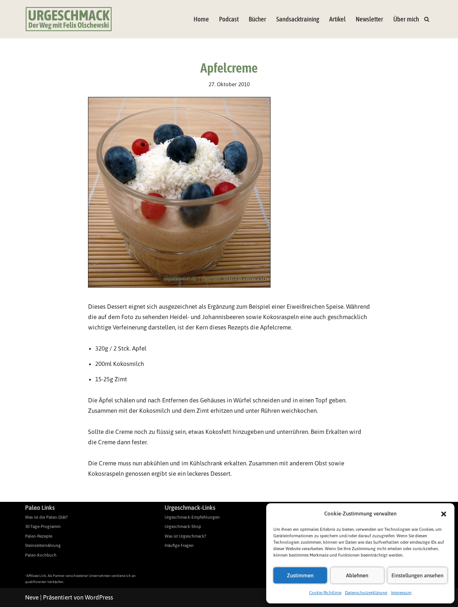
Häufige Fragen (179, 545)
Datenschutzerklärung (366, 592)
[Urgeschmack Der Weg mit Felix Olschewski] (68, 19)
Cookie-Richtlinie (325, 592)
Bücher (257, 19)
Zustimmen (300, 575)
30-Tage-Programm (42, 526)
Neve (32, 597)
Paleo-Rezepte (38, 536)
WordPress (99, 597)
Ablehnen (357, 575)
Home (201, 19)
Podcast (229, 19)
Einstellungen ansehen (417, 575)
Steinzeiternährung (43, 545)
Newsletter (369, 19)
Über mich (406, 19)
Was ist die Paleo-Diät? (46, 517)
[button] (443, 514)
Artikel (337, 19)
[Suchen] (426, 19)
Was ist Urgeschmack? (185, 536)
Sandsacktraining (297, 19)
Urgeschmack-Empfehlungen (192, 517)
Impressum (401, 592)
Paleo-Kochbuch (41, 555)
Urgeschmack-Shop (183, 526)
